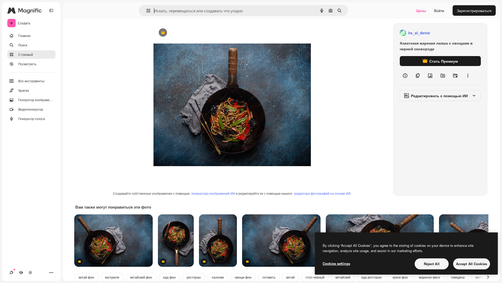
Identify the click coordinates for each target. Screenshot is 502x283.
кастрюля (112, 277)
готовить (269, 277)
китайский (342, 277)
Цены (421, 10)
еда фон (169, 277)
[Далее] (488, 277)
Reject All (432, 263)
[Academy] (21, 272)
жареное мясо (429, 277)
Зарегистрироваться (474, 10)
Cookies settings (336, 263)
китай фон (86, 277)
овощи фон (243, 277)
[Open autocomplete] (146, 11)
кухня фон (400, 277)
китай (290, 277)
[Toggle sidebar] (51, 10)
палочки (218, 277)
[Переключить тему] (30, 272)
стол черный (315, 277)
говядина (458, 277)
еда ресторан (371, 277)
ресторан (194, 277)
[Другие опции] (468, 75)
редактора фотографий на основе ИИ (322, 193)
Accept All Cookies (471, 263)
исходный (188, 33)
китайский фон (141, 277)
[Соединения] (11, 272)
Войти (439, 10)
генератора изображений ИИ (213, 193)
